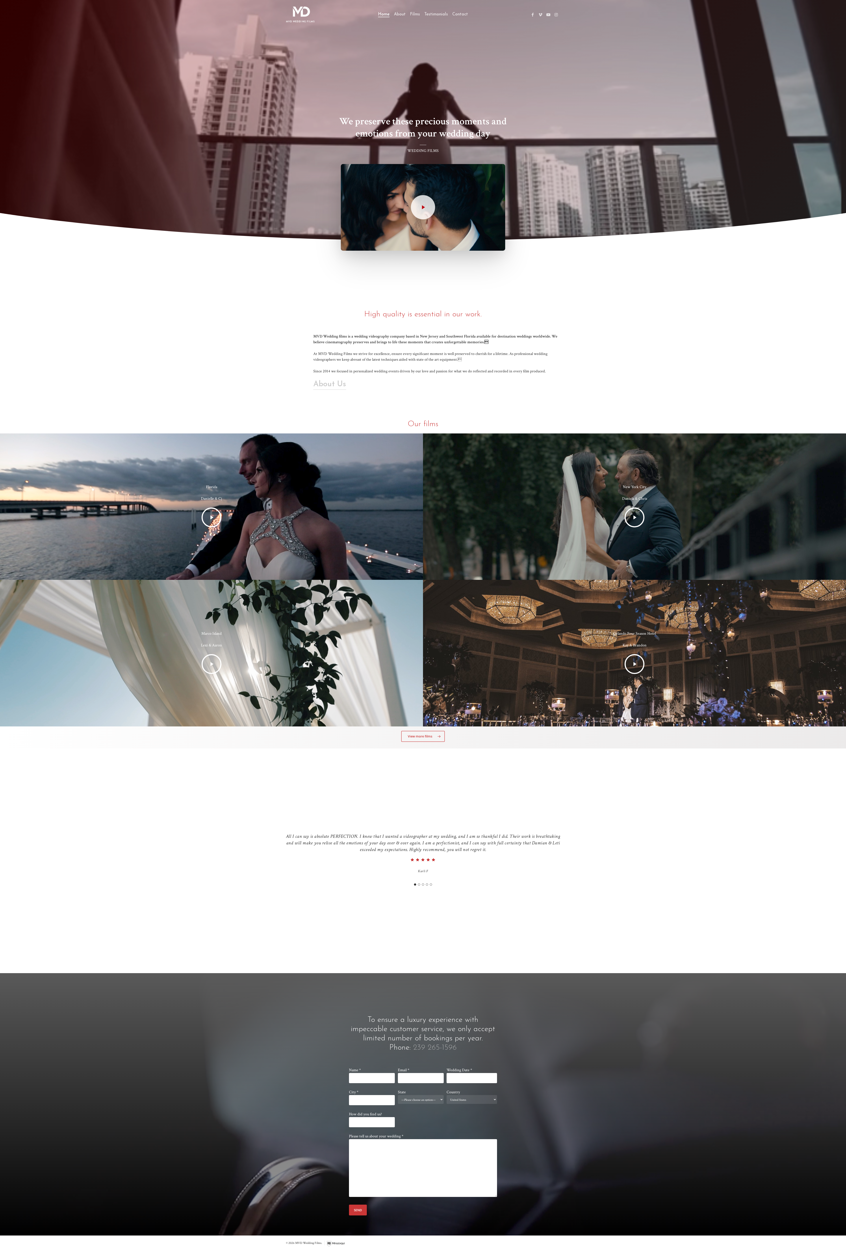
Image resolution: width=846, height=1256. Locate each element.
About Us (329, 384)
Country (453, 1092)
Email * (403, 1070)
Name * (355, 1070)
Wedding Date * (459, 1070)
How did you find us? (365, 1114)
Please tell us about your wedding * (376, 1136)
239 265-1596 (435, 1048)
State (402, 1092)
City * (353, 1092)
